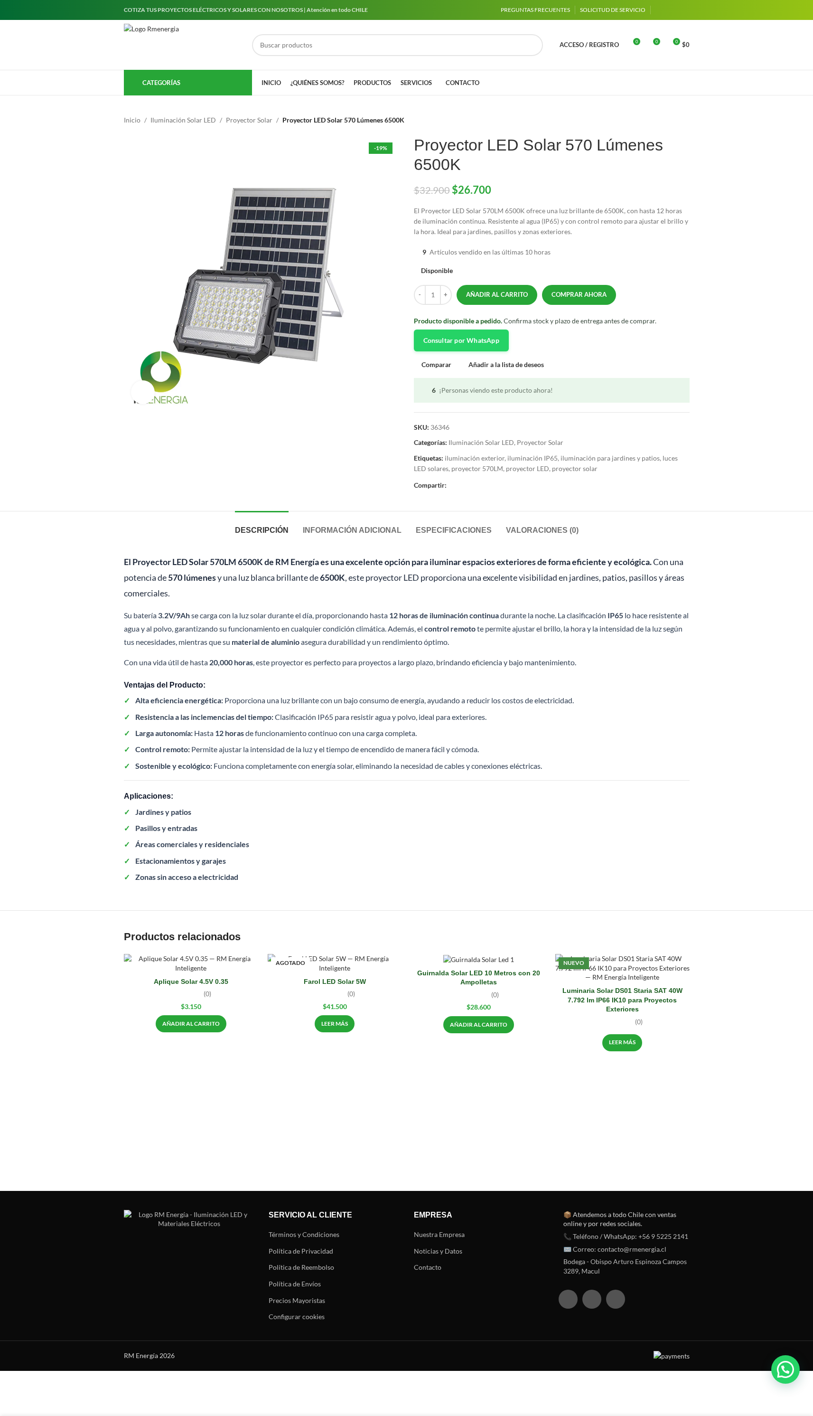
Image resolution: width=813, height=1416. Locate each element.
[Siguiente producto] (684, 120)
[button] (191, 1023)
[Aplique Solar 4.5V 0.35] (191, 963)
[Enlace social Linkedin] (684, 10)
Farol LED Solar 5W (335, 981)
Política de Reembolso (301, 1267)
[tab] (262, 525)
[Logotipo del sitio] (183, 45)
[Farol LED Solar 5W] (335, 963)
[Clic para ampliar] (143, 392)
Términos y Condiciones (304, 1234)
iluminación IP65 (532, 458)
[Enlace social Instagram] (672, 10)
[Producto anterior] (661, 120)
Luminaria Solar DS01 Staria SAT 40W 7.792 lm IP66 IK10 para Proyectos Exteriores (622, 1000)
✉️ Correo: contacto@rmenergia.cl (614, 1249)
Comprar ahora (579, 294)
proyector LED (527, 468)
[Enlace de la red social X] (463, 485)
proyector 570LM (477, 468)
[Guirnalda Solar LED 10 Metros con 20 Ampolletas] (478, 959)
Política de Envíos (295, 1284)
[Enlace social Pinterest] (475, 485)
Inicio (132, 120)
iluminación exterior (475, 458)
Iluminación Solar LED (183, 120)
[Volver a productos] (672, 120)
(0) (207, 994)
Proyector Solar (249, 120)
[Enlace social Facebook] (661, 10)
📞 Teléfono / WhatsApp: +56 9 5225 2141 (625, 1236)
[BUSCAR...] (532, 45)
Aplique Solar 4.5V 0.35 (191, 981)
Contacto (427, 1267)
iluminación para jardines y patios (610, 458)
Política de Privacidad (301, 1251)
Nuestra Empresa (439, 1234)
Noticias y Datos (438, 1251)
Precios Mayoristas (297, 1300)
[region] (123, 1341)
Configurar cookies (297, 1316)
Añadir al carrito (497, 294)
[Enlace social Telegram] (498, 485)
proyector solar (575, 468)
